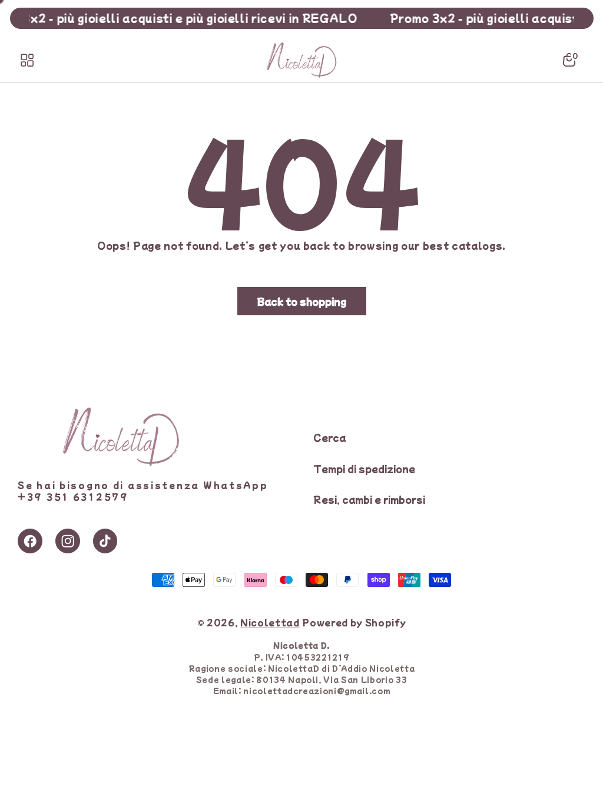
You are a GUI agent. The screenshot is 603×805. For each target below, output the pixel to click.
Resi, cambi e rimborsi (369, 499)
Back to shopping (301, 301)
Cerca (329, 437)
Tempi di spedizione (364, 468)
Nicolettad (270, 622)
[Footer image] (121, 463)
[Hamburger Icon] (27, 60)
